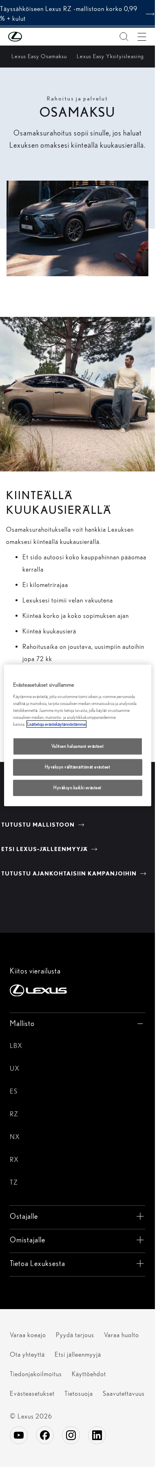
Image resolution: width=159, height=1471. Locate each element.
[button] (31, 36)
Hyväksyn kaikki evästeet (77, 787)
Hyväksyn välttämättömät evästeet (77, 767)
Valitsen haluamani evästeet (77, 746)
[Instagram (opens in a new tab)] (71, 1435)
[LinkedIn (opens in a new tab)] (97, 1435)
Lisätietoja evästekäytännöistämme (56, 724)
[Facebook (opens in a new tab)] (45, 1435)
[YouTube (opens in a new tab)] (19, 1435)
